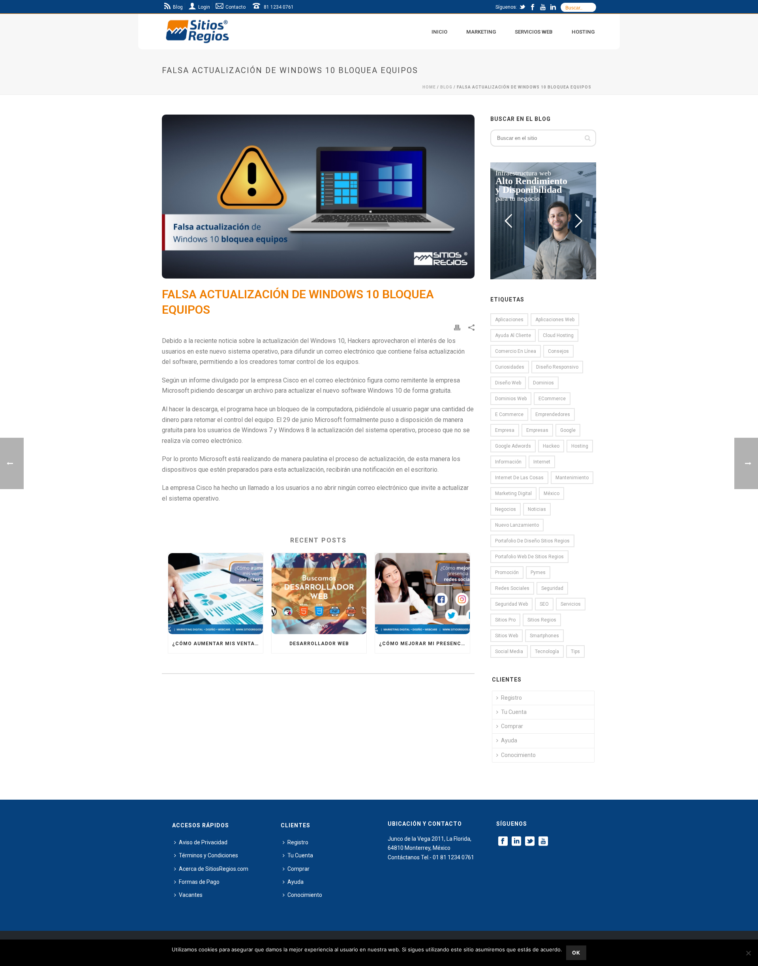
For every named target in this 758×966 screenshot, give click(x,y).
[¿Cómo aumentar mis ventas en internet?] (215, 593)
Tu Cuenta (514, 712)
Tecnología (547, 651)
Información (508, 462)
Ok (576, 952)
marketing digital (513, 493)
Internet (541, 462)
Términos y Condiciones (208, 855)
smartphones (544, 635)
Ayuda (509, 740)
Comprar (512, 726)
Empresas (537, 430)
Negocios (505, 509)
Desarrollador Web (319, 643)
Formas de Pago (199, 882)
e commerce (509, 414)
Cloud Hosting (558, 335)
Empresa (504, 430)
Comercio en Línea (515, 351)
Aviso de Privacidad (203, 842)
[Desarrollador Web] (319, 593)
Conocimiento (518, 755)
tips (575, 651)
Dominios (543, 383)
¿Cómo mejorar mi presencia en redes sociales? (424, 643)
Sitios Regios (541, 620)
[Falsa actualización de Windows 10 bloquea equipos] (318, 197)
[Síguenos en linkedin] (516, 841)
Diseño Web (508, 383)
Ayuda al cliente (513, 335)
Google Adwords (513, 446)
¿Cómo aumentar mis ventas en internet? (217, 643)
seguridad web (511, 604)
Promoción (507, 572)
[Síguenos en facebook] (503, 841)
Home (429, 87)
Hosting (583, 32)
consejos (558, 351)
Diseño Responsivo (557, 367)
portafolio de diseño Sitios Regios (532, 541)
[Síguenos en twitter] (530, 841)
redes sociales (512, 588)
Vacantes (191, 895)
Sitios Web (506, 635)
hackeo (551, 446)
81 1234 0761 (279, 7)
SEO (544, 604)
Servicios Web (534, 32)
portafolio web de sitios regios (529, 556)
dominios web (511, 398)
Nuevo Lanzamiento (517, 525)
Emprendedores (552, 414)
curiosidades (509, 367)
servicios (571, 604)
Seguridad (552, 588)
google (568, 430)
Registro (511, 698)
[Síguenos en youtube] (543, 841)
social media (509, 651)
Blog (446, 87)
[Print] (457, 327)
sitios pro (505, 620)
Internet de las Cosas (519, 477)
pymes (538, 572)
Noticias (537, 509)
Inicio (439, 32)
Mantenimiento (572, 477)
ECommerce (552, 398)
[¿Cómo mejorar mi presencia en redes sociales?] (422, 593)
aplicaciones (509, 319)
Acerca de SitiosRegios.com (213, 869)
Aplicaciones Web (554, 319)
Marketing (481, 32)
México (551, 493)
